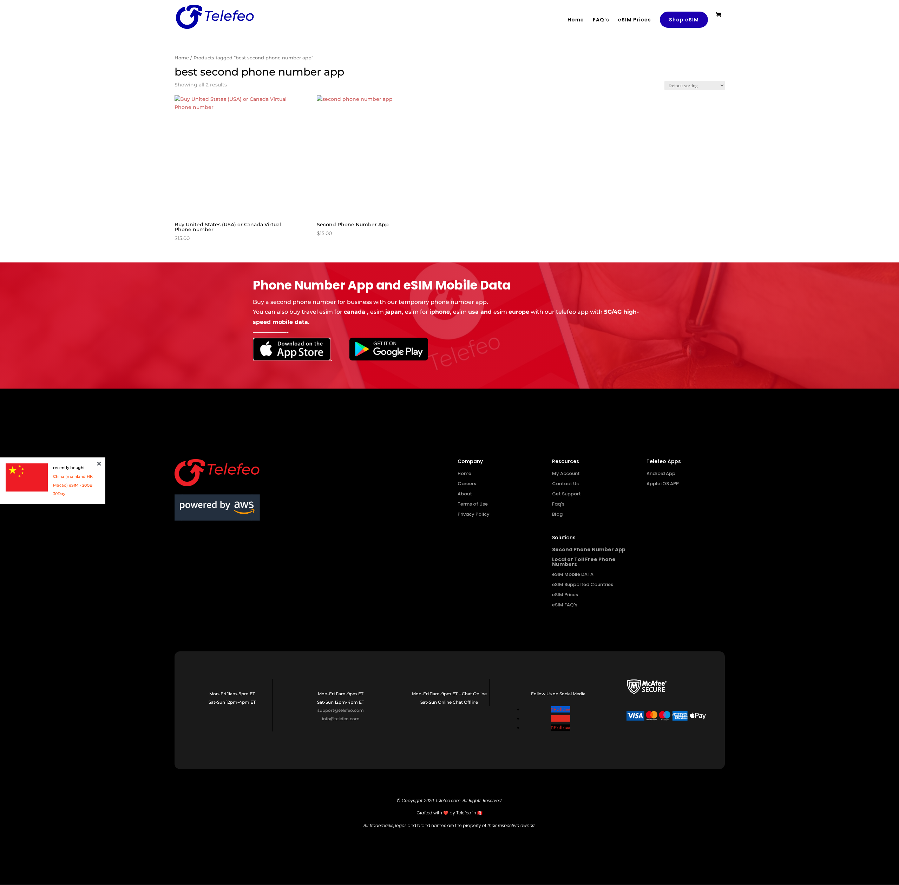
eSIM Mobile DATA (572, 574)
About (465, 493)
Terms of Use (473, 504)
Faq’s (558, 504)
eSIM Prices (634, 20)
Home (575, 20)
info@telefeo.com (341, 718)
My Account (566, 473)
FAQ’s (601, 20)
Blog (557, 514)
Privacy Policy (474, 514)
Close (99, 463)
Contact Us (565, 483)
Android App (661, 473)
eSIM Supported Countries (582, 584)
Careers (467, 483)
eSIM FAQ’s (564, 604)
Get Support (566, 493)
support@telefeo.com (340, 710)
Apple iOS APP (663, 483)
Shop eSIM (684, 19)
